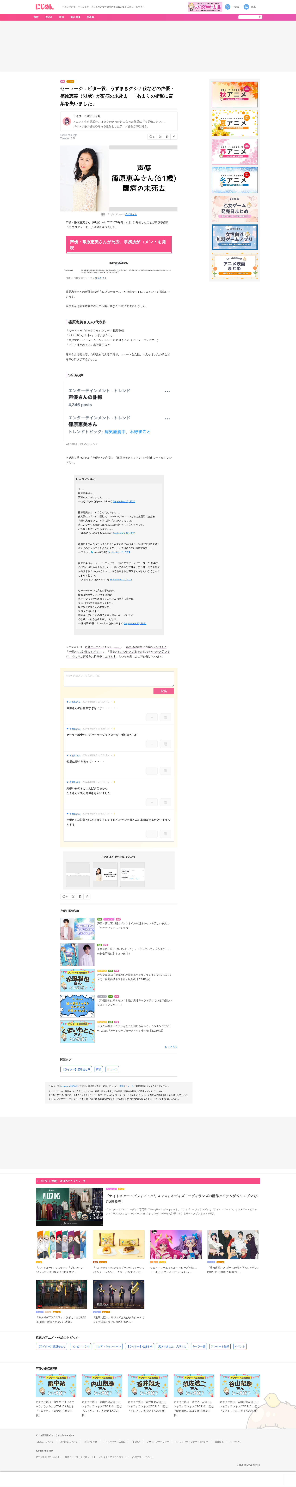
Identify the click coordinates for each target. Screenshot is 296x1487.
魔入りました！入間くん (172, 1346)
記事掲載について (68, 1441)
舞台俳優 (75, 17)
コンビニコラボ (80, 1346)
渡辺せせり (94, 116)
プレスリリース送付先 (114, 1441)
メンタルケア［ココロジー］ (113, 1457)
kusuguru (41, 1450)
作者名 (90, 17)
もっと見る (171, 1046)
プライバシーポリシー (158, 1441)
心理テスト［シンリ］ (143, 1457)
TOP (36, 17)
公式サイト (131, 214)
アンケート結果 (220, 1346)
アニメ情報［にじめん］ (48, 1457)
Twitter (235, 7)
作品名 (48, 17)
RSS (253, 7)
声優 (61, 17)
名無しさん (75, 702)
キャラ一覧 (198, 1346)
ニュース (112, 1069)
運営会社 (219, 1441)
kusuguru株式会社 (69, 1086)
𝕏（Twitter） (236, 1441)
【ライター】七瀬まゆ (139, 1346)
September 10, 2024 (124, 501)
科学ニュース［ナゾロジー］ (79, 1457)
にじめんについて (44, 1441)
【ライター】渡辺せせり (76, 1069)
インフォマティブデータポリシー (191, 1441)
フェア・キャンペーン (108, 1346)
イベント (240, 1346)
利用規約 (136, 1441)
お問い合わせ (90, 1441)
